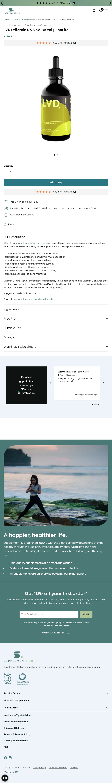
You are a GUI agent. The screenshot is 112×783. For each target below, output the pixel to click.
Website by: (9, 772)
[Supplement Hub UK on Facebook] (5, 758)
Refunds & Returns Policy (17, 734)
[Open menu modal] (107, 11)
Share (10, 224)
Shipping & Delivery (14, 728)
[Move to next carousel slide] (105, 429)
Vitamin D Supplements (24, 20)
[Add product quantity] (15, 172)
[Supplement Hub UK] (12, 10)
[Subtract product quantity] (6, 172)
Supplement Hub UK (15, 767)
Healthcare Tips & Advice (17, 715)
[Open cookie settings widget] (4, 778)
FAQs (6, 747)
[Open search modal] (94, 11)
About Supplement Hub (16, 721)
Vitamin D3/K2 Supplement (35, 243)
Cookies (74, 767)
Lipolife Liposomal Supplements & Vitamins (27, 25)
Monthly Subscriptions (16, 741)
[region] (77, 383)
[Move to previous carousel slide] (99, 429)
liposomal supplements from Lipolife (33, 299)
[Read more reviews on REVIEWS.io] (26, 393)
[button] (50, 383)
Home (6, 20)
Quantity (8, 166)
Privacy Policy (39, 767)
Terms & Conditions (58, 767)
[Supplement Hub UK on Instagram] (10, 758)
